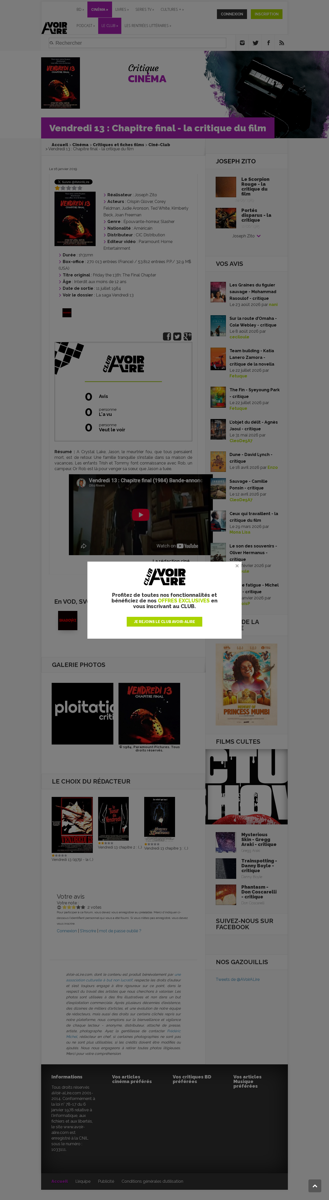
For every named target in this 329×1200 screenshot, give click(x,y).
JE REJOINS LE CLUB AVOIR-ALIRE (164, 622)
